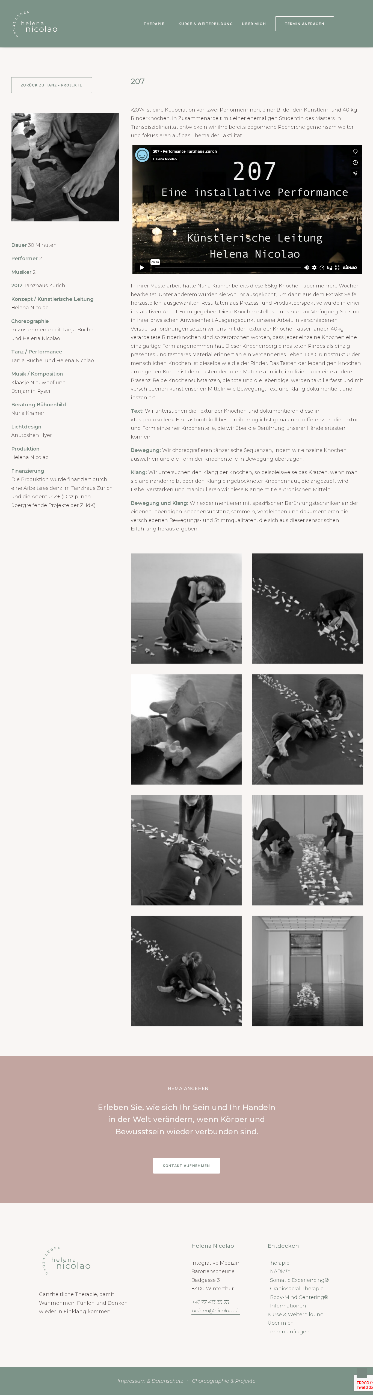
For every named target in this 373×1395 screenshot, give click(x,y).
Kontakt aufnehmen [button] (186, 1165)
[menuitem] (156, 23)
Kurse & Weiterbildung (206, 24)
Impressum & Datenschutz (150, 1381)
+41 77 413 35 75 (210, 1302)
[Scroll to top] (362, 1373)
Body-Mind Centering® (299, 1297)
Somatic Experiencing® (299, 1280)
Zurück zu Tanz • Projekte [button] (51, 85)
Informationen (288, 1306)
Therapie (154, 24)
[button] (344, 23)
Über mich (254, 24)
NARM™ (280, 1271)
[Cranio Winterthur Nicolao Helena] (35, 23)
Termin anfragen (289, 1332)
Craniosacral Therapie (297, 1289)
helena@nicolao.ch (215, 1311)
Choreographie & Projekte (224, 1381)
